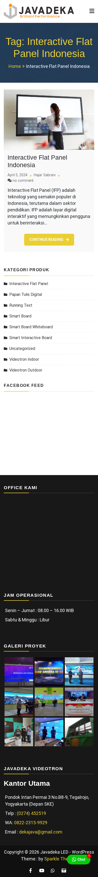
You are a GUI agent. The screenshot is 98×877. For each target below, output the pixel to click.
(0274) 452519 (31, 813)
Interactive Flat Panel (28, 283)
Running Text (20, 305)
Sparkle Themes (60, 858)
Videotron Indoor (24, 359)
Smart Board (20, 316)
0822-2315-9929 (30, 822)
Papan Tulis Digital (25, 294)
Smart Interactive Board (30, 337)
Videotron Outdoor (25, 370)
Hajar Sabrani (45, 175)
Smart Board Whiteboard (31, 327)
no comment (23, 180)
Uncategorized (22, 348)
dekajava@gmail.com (40, 832)
